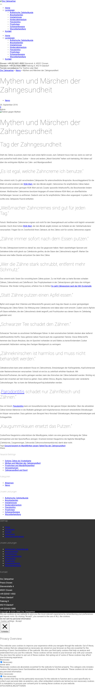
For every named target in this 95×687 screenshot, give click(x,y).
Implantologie (16, 17)
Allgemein (9, 483)
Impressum (10, 534)
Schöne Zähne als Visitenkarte (18, 461)
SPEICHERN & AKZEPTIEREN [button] (13, 686)
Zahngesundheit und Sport (16, 470)
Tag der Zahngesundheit (55, 446)
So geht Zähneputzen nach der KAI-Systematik (71, 286)
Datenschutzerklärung (14, 536)
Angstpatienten (16, 15)
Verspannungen (11, 468)
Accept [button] (19, 621)
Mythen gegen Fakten (35, 446)
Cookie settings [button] (7, 621)
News (7, 100)
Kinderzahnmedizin (18, 19)
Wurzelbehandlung (18, 29)
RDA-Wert (28, 184)
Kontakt (8, 31)
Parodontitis (15, 22)
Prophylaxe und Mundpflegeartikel (20, 465)
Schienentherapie (17, 26)
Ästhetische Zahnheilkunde (21, 12)
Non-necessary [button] (6, 674)
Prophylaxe (15, 24)
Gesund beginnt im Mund (15, 446)
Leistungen (10, 10)
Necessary (7, 662)
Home (7, 8)
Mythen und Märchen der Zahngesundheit (23, 463)
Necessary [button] (4, 660)
